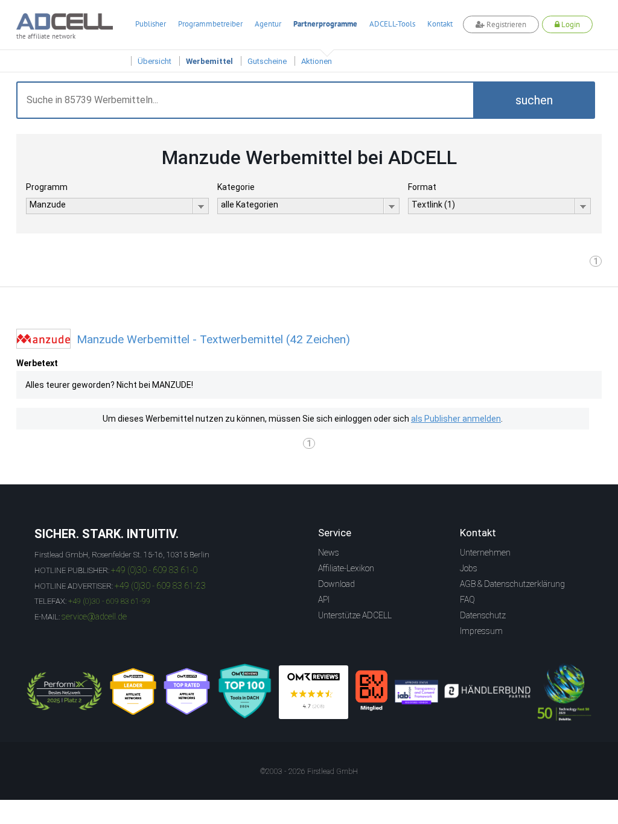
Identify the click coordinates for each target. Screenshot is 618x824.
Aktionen (316, 61)
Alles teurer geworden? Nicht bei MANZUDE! (109, 385)
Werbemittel (209, 61)
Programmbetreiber (210, 24)
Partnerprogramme (325, 24)
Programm (47, 187)
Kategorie (236, 187)
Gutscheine (267, 61)
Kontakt (440, 24)
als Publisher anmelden (456, 418)
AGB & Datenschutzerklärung (512, 584)
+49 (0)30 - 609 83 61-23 (160, 586)
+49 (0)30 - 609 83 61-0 (154, 570)
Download (336, 584)
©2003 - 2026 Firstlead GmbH (309, 771)
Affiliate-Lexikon (346, 568)
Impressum (481, 631)
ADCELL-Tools (392, 24)
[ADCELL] (313, 692)
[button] (534, 100)
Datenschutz (483, 615)
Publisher (150, 24)
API (324, 599)
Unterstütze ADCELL (355, 615)
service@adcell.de (94, 616)
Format (422, 187)
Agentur (268, 24)
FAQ (467, 599)
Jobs (468, 568)
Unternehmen (485, 552)
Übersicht (154, 61)
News (328, 552)
